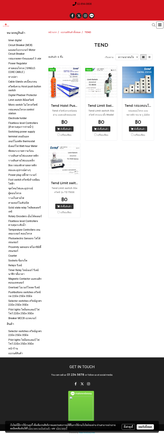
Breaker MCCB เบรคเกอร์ (22, 318)
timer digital (15, 40)
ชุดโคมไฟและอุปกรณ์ (20, 188)
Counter (12, 255)
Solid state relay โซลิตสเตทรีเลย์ (24, 209)
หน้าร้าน (13, 348)
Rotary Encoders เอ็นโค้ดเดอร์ (25, 216)
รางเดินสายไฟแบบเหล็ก (21, 160)
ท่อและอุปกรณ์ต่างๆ (19, 170)
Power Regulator (17, 63)
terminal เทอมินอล (18, 136)
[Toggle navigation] (159, 25)
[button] (152, 25)
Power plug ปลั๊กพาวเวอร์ (22, 174)
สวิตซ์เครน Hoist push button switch (24, 88)
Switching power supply (21, 131)
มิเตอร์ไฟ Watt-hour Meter (22, 146)
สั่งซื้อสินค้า (66, 129)
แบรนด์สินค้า (15, 353)
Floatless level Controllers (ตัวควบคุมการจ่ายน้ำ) (23, 124)
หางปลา (12, 76)
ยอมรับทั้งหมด (145, 426)
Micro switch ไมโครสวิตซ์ (22, 104)
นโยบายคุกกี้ (61, 428)
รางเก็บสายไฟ (16, 198)
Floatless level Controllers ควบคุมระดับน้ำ (23, 223)
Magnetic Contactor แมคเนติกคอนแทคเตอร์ (25, 280)
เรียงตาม (110, 57)
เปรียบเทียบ (65, 135)
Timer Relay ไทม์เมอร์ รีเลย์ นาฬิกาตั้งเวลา (23, 272)
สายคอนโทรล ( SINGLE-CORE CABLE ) (22, 70)
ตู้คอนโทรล (14, 193)
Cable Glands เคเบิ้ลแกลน (22, 81)
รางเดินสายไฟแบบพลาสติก (23, 155)
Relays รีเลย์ (15, 265)
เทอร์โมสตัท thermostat (21, 141)
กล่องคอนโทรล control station (21, 111)
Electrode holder (17, 118)
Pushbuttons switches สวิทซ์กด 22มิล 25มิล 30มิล (24, 294)
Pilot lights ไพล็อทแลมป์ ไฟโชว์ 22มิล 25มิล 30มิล (23, 311)
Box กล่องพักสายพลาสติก (22, 165)
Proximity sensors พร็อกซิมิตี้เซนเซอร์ (24, 249)
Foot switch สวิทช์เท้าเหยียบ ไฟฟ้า (24, 181)
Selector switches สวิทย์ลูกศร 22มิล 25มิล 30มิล (25, 302)
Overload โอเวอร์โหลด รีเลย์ (24, 287)
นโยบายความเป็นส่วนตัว (39, 428)
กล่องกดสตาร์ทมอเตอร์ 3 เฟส (24, 58)
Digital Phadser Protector (22, 95)
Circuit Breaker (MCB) (20, 45)
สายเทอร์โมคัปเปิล (18, 202)
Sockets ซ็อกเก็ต (17, 260)
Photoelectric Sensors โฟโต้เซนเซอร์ (24, 240)
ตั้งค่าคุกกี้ (128, 426)
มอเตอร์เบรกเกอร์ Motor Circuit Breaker (21, 51)
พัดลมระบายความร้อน (21, 150)
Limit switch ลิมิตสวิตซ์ (21, 99)
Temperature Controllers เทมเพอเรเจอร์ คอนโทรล (24, 231)
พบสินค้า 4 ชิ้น (55, 56)
